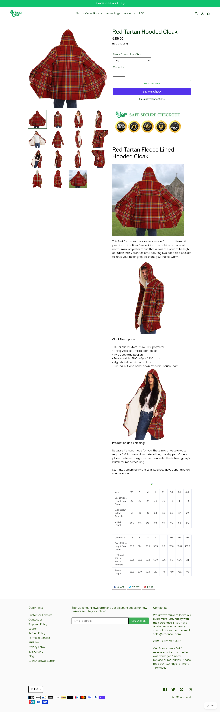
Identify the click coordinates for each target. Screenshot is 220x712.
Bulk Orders (35, 651)
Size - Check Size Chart (127, 54)
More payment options (152, 98)
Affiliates (33, 642)
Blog (31, 656)
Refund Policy (36, 633)
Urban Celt (186, 697)
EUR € (34, 689)
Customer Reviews (40, 615)
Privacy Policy (36, 647)
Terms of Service (39, 638)
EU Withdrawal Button (42, 661)
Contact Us (35, 619)
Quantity (118, 67)
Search (32, 629)
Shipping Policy (37, 624)
